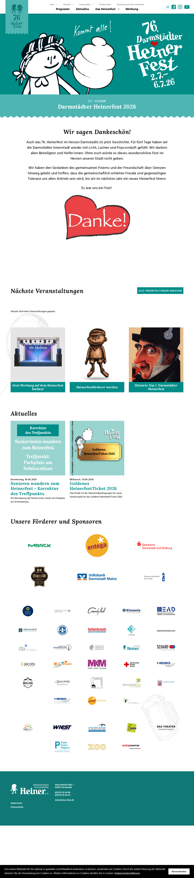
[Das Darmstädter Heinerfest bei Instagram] (180, 7)
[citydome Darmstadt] (131, 749)
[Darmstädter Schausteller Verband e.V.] (62, 649)
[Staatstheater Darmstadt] (166, 729)
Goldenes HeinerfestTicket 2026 (93, 486)
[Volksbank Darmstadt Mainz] (97, 579)
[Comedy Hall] (97, 614)
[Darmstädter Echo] (166, 630)
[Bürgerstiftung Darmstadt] (62, 612)
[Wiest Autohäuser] (62, 729)
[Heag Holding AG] (166, 666)
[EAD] (166, 614)
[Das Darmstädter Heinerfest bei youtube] (186, 7)
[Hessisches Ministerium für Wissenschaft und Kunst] (166, 685)
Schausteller (84, 4)
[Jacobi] (28, 667)
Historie (66, 4)
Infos (52, 4)
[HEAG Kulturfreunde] (62, 702)
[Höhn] (62, 667)
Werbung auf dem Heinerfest (130, 4)
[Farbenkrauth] (97, 631)
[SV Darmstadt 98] (62, 634)
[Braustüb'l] (39, 587)
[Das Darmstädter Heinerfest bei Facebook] (174, 7)
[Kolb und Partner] (62, 687)
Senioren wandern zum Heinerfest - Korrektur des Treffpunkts (35, 488)
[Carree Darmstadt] (131, 634)
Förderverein (105, 4)
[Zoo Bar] (97, 749)
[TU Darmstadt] (97, 650)
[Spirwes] (131, 732)
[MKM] (97, 668)
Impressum (16, 803)
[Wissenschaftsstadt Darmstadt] (154, 587)
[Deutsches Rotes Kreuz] (131, 667)
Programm (63, 9)
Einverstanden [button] (179, 871)
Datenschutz (17, 807)
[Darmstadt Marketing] (28, 650)
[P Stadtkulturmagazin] (62, 751)
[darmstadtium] (131, 686)
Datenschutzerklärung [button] (127, 873)
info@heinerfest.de (64, 800)
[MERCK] (39, 556)
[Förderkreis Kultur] (131, 703)
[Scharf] (166, 649)
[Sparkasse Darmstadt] (154, 553)
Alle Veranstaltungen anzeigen (160, 290)
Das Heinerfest (105, 9)
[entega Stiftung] (97, 704)
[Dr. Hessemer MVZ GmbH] (97, 731)
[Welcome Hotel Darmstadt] (28, 615)
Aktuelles (82, 9)
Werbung (131, 9)
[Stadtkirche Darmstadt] (97, 687)
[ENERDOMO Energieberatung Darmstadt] (28, 732)
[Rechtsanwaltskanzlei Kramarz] (28, 631)
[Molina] (28, 687)
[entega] (97, 556)
